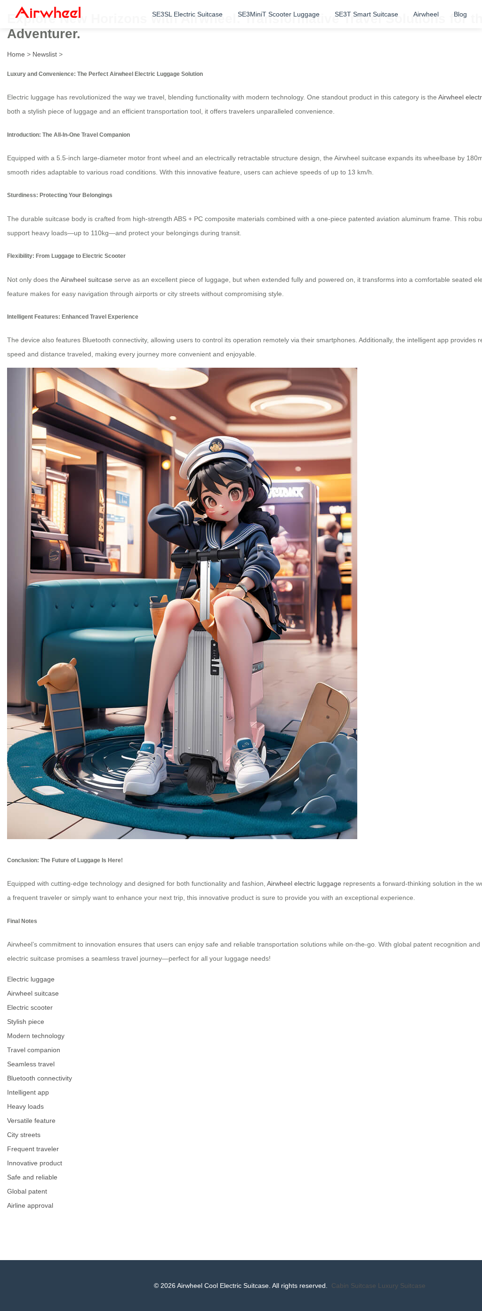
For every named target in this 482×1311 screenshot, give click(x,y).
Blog (460, 14)
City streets (23, 1134)
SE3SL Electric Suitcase (187, 14)
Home (16, 54)
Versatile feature (31, 1120)
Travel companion (33, 1050)
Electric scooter (30, 1007)
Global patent (27, 1191)
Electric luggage (31, 979)
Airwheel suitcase (86, 279)
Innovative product (34, 1163)
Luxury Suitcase (402, 1285)
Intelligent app (28, 1092)
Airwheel (426, 14)
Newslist (44, 54)
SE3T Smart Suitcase (366, 14)
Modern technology (35, 1035)
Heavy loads (25, 1106)
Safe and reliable (32, 1177)
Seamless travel (31, 1064)
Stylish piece (25, 1021)
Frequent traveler (33, 1149)
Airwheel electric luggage (304, 883)
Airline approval (30, 1205)
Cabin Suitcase (353, 1285)
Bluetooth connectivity (39, 1078)
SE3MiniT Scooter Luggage (279, 14)
